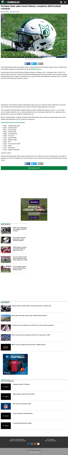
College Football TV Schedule (21, 384)
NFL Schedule (50, 439)
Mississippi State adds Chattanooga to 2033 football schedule (29, 315)
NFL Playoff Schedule (50, 440)
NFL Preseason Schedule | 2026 (22, 403)
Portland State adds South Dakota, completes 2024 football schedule (31, 7)
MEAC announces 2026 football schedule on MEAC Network (29, 344)
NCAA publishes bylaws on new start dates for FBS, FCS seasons (19, 249)
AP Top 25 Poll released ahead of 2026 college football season (19, 268)
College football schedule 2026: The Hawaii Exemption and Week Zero (31, 305)
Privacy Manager (34, 452)
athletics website (36, 69)
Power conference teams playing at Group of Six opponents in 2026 (31, 335)
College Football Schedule (17, 439)
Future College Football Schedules (23, 413)
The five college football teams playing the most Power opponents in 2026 (20, 258)
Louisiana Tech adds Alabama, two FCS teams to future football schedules (33, 325)
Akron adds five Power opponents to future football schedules (19, 239)
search (61, 2)
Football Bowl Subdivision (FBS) (22, 423)
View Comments (33, 168)
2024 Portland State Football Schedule (13, 122)
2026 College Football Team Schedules (24, 394)
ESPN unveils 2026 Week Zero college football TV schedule (20, 229)
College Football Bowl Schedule (17, 440)
